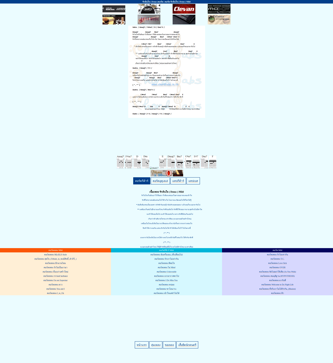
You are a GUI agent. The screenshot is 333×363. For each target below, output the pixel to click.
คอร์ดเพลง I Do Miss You (166, 280)
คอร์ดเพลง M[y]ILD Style (55, 254)
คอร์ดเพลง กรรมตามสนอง (55, 276)
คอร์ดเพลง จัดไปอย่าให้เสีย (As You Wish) (277, 272)
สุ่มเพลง (155, 344)
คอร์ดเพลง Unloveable (166, 272)
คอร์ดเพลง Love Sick (277, 263)
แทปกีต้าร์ (178, 180)
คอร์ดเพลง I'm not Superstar (55, 280)
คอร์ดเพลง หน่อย (166, 284)
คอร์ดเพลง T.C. (277, 259)
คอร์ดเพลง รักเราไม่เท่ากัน (167, 259)
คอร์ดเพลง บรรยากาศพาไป (166, 276)
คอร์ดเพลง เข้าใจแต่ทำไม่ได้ (166, 293)
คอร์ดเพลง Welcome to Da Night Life (277, 284)
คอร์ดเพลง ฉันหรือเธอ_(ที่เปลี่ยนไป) (167, 254)
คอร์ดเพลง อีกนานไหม (55, 263)
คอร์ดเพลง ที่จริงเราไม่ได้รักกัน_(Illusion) (277, 289)
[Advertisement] (167, 314)
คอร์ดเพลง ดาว (55, 284)
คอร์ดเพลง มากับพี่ (277, 280)
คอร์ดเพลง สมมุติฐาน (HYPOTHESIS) (277, 276)
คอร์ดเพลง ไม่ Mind (166, 267)
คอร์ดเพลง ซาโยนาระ (166, 289)
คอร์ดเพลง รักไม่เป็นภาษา (55, 267)
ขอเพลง (169, 344)
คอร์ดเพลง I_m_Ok (55, 293)
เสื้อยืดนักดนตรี (187, 344)
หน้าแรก (142, 344)
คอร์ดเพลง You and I (55, 289)
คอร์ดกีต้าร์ (141, 180)
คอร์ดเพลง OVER (278, 267)
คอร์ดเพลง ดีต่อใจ (166, 263)
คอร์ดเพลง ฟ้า (277, 293)
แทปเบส (193, 180)
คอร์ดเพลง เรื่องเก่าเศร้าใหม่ (55, 272)
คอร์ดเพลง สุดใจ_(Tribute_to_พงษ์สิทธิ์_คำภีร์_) (55, 259)
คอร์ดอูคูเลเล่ (160, 180)
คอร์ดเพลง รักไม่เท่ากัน (277, 254)
